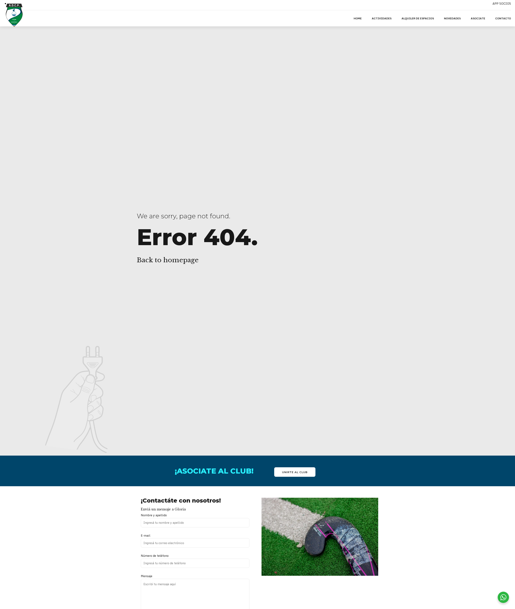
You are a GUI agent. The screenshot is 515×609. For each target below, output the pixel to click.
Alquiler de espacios (418, 18)
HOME (358, 18)
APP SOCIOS (501, 3)
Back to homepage (168, 260)
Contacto (503, 18)
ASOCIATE (478, 18)
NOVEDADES (452, 18)
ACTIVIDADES (381, 18)
